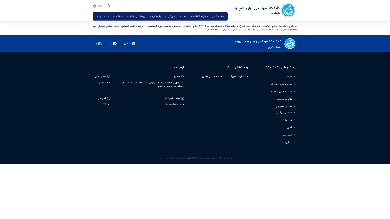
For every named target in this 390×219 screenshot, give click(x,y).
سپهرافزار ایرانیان (164, 158)
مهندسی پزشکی (284, 113)
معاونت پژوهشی (210, 77)
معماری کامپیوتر (284, 107)
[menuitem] (217, 16)
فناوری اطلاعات (284, 99)
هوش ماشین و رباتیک (281, 92)
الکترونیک (287, 135)
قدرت (289, 77)
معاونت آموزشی (236, 77)
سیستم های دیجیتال (281, 84)
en (100, 6)
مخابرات (288, 142)
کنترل (289, 127)
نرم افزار (288, 120)
